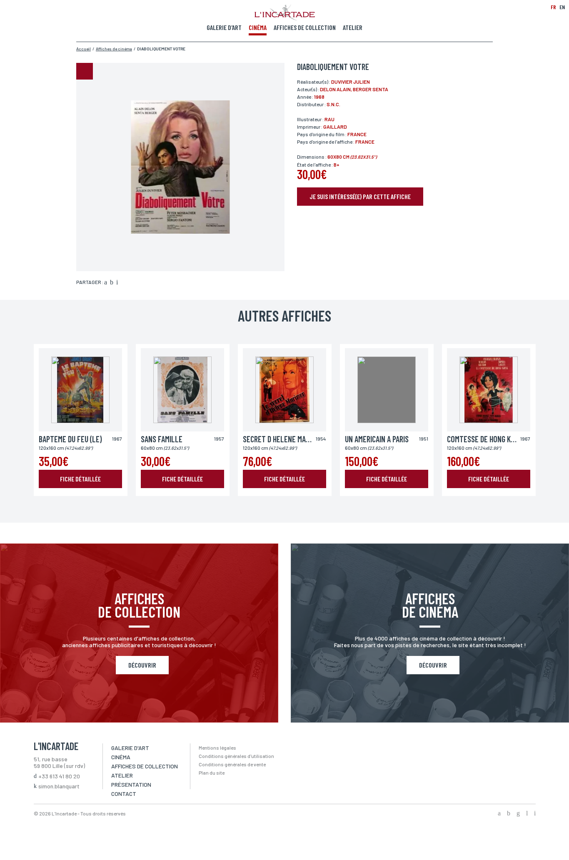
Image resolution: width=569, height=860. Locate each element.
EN (562, 6)
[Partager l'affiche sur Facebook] (105, 283)
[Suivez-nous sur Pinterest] (535, 814)
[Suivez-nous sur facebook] (499, 814)
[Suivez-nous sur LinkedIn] (527, 814)
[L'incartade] (285, 18)
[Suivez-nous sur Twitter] (508, 814)
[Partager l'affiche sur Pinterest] (117, 283)
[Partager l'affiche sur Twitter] (111, 283)
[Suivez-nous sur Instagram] (518, 814)
